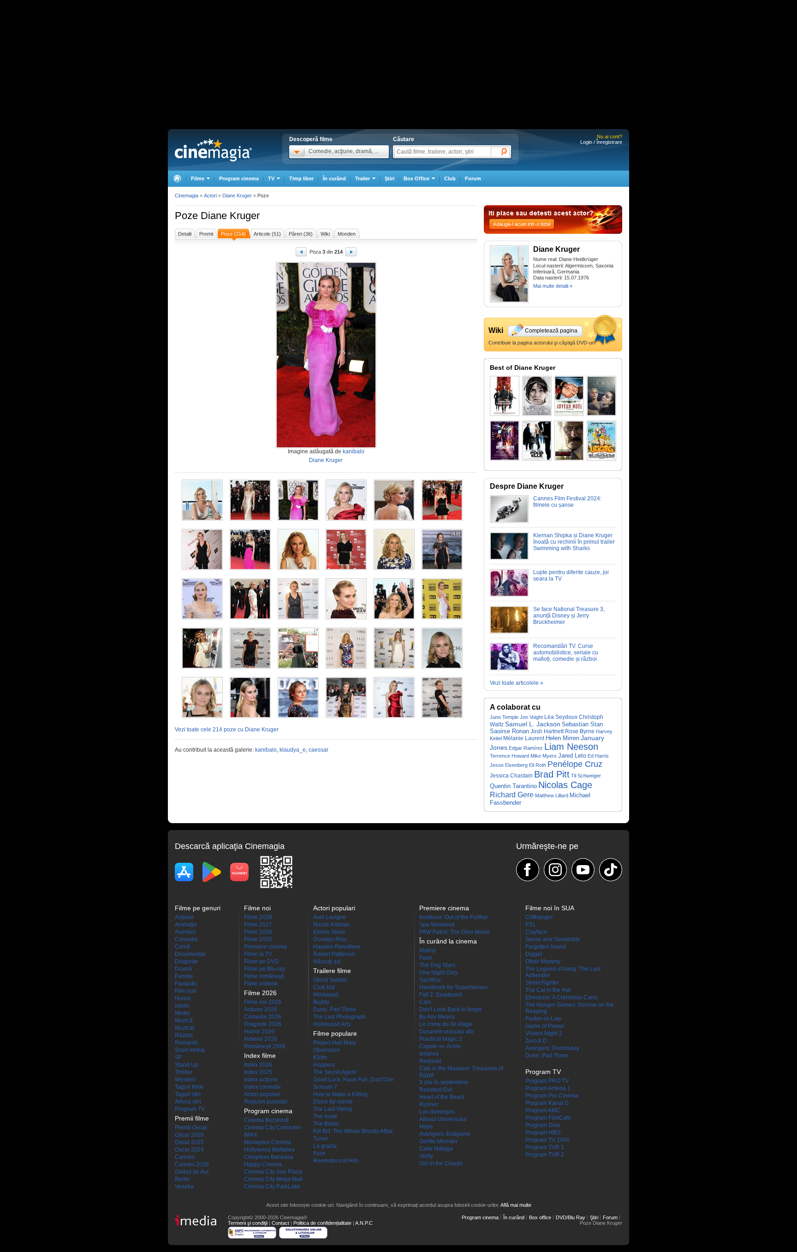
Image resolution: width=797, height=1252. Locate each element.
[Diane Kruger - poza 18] (442, 617)
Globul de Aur (192, 1172)
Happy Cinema (263, 1164)
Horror (183, 998)
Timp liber (301, 178)
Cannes (185, 1157)
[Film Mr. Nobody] (537, 396)
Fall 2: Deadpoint (440, 994)
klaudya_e (293, 750)
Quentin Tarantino (513, 786)
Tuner (320, 1138)
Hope (426, 1126)
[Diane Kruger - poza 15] (298, 617)
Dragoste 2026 (262, 1024)
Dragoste (186, 961)
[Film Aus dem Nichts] (504, 441)
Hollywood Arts (332, 1024)
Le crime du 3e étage (445, 1024)
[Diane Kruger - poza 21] (298, 667)
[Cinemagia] (177, 179)
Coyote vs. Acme (440, 1046)
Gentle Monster (438, 1141)
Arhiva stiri (188, 1101)
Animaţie (186, 924)
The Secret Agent (334, 1072)
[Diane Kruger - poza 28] (346, 716)
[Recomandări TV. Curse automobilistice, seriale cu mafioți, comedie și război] (509, 668)
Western (185, 1079)
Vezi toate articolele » (516, 683)
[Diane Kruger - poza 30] (442, 716)
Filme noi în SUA (549, 908)
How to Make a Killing (340, 1094)
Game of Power (544, 1026)
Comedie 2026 (262, 1017)
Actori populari (262, 1094)
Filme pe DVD (261, 961)
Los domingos (437, 1112)
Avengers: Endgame (444, 1134)
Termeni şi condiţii (248, 1223)
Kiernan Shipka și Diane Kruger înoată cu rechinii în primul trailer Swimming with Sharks (574, 542)
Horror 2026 (259, 1031)
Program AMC (542, 1110)
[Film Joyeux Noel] (569, 396)
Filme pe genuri (197, 908)
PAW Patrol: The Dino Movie (454, 932)
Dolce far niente (333, 1101)
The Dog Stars (437, 965)
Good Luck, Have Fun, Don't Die (353, 1079)
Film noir (185, 991)
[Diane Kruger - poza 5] (394, 519)
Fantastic (186, 983)
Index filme (260, 1055)
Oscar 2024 (189, 1149)
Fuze (319, 1153)
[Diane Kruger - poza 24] (442, 667)
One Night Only (438, 972)
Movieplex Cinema (267, 1142)
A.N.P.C (364, 1223)
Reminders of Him (335, 1160)
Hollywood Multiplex (269, 1149)
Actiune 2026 (260, 1009)
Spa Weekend (437, 924)
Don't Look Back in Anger (450, 1009)
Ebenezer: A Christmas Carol (561, 997)
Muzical (184, 1028)
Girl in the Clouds (441, 1163)
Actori (210, 195)
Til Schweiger (586, 775)
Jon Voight (531, 717)
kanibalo (353, 451)
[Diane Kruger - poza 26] (250, 716)
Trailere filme (332, 970)
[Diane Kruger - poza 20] (250, 667)
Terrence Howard (509, 756)
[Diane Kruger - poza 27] (298, 716)
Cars (425, 1002)
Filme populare (335, 1033)
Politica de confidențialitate (322, 1223)
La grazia (325, 1146)
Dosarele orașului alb (446, 1031)
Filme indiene (261, 983)
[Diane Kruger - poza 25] (202, 716)
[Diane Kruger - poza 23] (394, 667)
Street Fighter (542, 982)
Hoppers (324, 1065)
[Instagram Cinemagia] (555, 869)
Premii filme (192, 1118)
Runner (428, 1104)
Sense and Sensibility (552, 939)
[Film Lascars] (601, 441)
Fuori (425, 958)
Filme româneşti (264, 976)
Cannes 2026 (192, 1164)
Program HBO (542, 1132)
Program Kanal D (547, 1103)
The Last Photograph (339, 1017)
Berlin (182, 1179)
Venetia (184, 1186)
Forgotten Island (545, 946)
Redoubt (430, 1061)
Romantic (187, 1042)
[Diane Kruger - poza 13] (202, 617)
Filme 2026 (258, 932)
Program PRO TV (547, 1081)
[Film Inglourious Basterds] (504, 396)
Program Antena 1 (548, 1088)
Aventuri (185, 932)
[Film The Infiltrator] (569, 441)
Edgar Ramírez (526, 748)
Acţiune (184, 917)
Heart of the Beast (441, 1097)
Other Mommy (542, 961)
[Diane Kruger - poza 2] (250, 519)
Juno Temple (504, 717)
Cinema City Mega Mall (273, 1179)
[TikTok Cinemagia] (610, 869)
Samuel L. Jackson (532, 724)
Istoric (182, 1006)
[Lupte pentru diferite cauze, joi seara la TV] (509, 595)
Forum (473, 178)
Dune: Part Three (334, 1009)
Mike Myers (543, 756)
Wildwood (325, 994)
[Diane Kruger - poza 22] (346, 667)
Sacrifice (430, 980)
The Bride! (326, 1124)
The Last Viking (332, 1109)
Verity (426, 1156)
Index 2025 (258, 1072)
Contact (280, 1223)
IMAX (250, 1135)
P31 (530, 924)
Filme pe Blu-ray (264, 969)
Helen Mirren (562, 738)
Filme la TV (258, 954)
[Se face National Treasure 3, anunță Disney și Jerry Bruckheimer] (509, 632)
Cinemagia (186, 195)
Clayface (536, 932)
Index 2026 (258, 1065)
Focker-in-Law (543, 1018)
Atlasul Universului (442, 1119)
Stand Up (186, 1065)
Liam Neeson (571, 747)
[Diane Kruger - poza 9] (298, 568)
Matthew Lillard (551, 795)
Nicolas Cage (565, 785)
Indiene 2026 (260, 1039)
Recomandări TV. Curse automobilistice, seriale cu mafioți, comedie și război (565, 652)
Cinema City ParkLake (272, 1186)
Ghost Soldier (330, 980)
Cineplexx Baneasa (268, 1157)
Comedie (186, 939)
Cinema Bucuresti (266, 1120)
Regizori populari (265, 1101)
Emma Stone (329, 932)
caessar (318, 750)
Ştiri (389, 178)
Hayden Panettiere (336, 946)
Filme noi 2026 (262, 1002)
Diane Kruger (230, 215)
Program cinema (239, 178)
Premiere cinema (265, 946)
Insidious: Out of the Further (453, 917)
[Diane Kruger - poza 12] (442, 568)
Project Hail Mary (334, 1042)
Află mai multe (515, 1205)
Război (184, 1035)
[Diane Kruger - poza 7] (202, 568)
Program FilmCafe (548, 1118)
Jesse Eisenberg (509, 765)
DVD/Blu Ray (570, 1217)
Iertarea (429, 1053)
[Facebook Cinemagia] (527, 869)
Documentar (190, 954)
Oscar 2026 (189, 1135)
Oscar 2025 (189, 1142)
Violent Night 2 (543, 1033)
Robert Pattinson (334, 954)
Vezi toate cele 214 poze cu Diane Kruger (227, 729)
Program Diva (542, 1125)
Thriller (183, 1072)
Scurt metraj (190, 1050)
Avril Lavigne (329, 917)
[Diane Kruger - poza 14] (250, 617)
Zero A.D (536, 1041)
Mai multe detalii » (552, 286)
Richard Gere (512, 794)
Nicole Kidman (331, 924)
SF (178, 1057)
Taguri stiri (188, 1094)
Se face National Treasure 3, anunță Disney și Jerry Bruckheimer (569, 615)
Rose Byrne (580, 731)
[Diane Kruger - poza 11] (394, 568)
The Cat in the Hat (548, 990)
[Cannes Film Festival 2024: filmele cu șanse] (509, 521)
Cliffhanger (539, 917)
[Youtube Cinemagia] (583, 869)
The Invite (325, 1116)
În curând (334, 178)
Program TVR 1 (544, 1147)
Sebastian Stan (582, 724)
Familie (184, 976)
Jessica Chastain (511, 775)
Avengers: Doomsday (552, 1048)
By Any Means (437, 1017)
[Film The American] (601, 396)
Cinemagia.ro (213, 149)
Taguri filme (189, 1087)
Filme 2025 (258, 939)
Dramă (183, 969)
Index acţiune (261, 1079)
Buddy (321, 1002)
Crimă (182, 946)
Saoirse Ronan (509, 731)
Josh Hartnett (547, 731)
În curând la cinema (448, 941)
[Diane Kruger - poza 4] (346, 519)
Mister (182, 1013)
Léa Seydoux (560, 717)
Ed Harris (598, 756)
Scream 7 (325, 1087)
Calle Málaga (436, 1148)
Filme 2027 (258, 924)
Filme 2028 (258, 917)
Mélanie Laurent (523, 738)
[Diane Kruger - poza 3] (298, 519)
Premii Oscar (191, 1127)
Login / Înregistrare (601, 142)
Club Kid (324, 987)
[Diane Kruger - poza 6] (442, 519)
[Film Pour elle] (537, 441)
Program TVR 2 (544, 1154)
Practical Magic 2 (440, 1039)
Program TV (190, 1109)
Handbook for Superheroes (453, 987)
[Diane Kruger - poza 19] (202, 667)
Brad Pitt (552, 774)
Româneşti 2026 (264, 1046)
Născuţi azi (327, 961)
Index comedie (262, 1087)
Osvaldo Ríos (330, 939)
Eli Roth (537, 765)
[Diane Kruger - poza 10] (346, 568)
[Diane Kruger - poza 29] (394, 716)
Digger (533, 954)
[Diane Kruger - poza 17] (394, 617)
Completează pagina (551, 330)
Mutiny (427, 950)
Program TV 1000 (547, 1140)
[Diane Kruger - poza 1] (202, 519)
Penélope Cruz (574, 764)
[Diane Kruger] (509, 300)
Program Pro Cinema (551, 1095)
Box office (540, 1217)
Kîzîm (320, 1057)
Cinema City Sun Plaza (273, 1172)
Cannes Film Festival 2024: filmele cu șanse (567, 501)
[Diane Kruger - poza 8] (250, 568)
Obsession (326, 1050)
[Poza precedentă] (301, 253)
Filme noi (257, 908)
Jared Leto (572, 755)
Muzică (184, 1020)
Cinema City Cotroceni (272, 1127)
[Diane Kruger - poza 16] (346, 617)
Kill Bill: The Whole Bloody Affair (353, 1131)
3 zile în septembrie (443, 1082)
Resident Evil (435, 1089)
